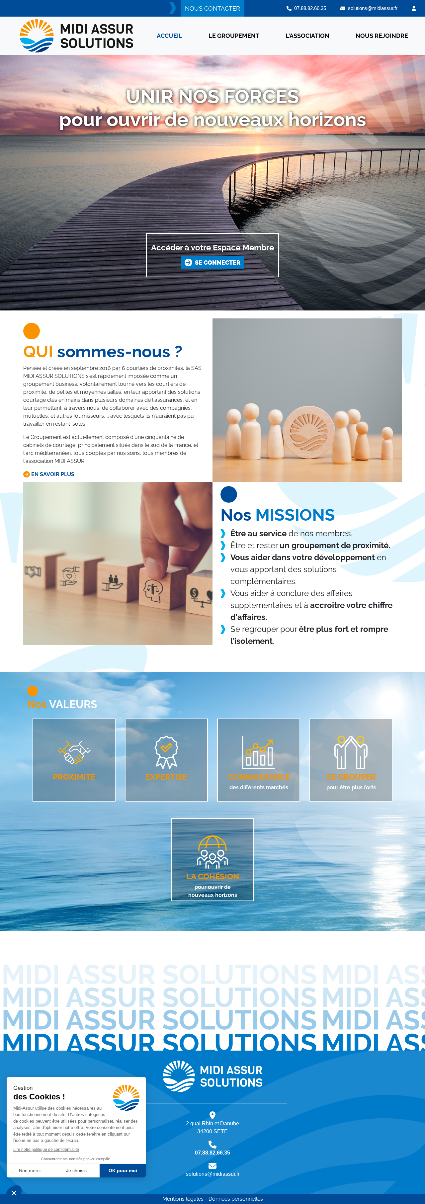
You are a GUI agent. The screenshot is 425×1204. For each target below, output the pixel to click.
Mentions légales (183, 1199)
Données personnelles (236, 1199)
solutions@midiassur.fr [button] (371, 8)
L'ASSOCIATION (307, 35)
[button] (414, 8)
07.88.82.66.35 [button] (309, 8)
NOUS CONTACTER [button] (212, 8)
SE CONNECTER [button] (216, 262)
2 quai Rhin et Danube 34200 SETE (212, 1127)
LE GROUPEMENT (234, 35)
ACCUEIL (169, 35)
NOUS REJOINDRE (382, 35)
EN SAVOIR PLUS (52, 474)
